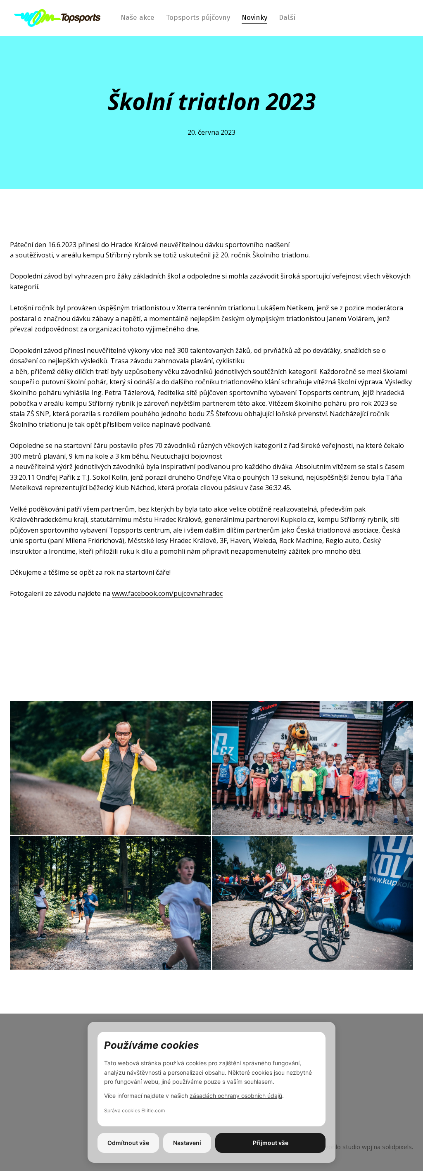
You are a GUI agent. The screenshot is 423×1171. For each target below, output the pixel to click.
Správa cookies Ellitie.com (134, 1110)
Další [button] (288, 17)
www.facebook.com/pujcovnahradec (167, 593)
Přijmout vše (270, 1142)
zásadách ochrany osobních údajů (236, 1095)
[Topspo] (57, 17)
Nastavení (187, 1142)
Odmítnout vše (128, 1142)
